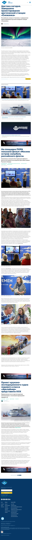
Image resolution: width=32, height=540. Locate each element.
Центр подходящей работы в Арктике (16, 506)
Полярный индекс (13, 505)
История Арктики (23, 163)
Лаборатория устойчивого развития (16, 509)
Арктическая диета (14, 512)
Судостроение (3, 164)
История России (9, 164)
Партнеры (2, 506)
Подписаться (6, 492)
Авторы (2, 505)
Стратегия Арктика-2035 (14, 513)
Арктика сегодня (7, 505)
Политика (6, 506)
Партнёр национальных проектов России (6, 533)
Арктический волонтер (14, 516)
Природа (6, 512)
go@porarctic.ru (13, 525)
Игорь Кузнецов (5, 400)
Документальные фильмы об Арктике (14, 163)
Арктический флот (4, 163)
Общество (6, 509)
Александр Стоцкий (6, 23)
